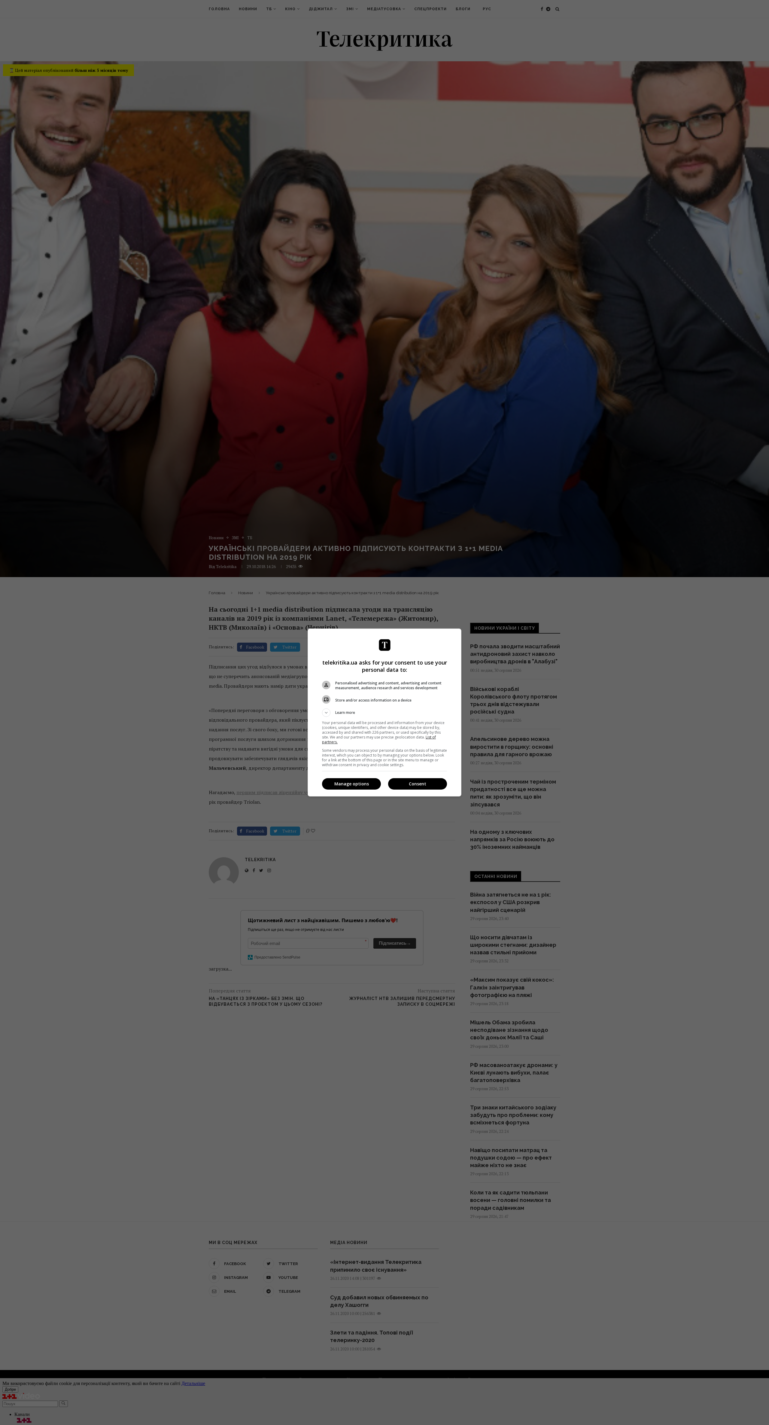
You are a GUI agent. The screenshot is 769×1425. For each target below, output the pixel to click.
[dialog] (384, 712)
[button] (384, 712)
